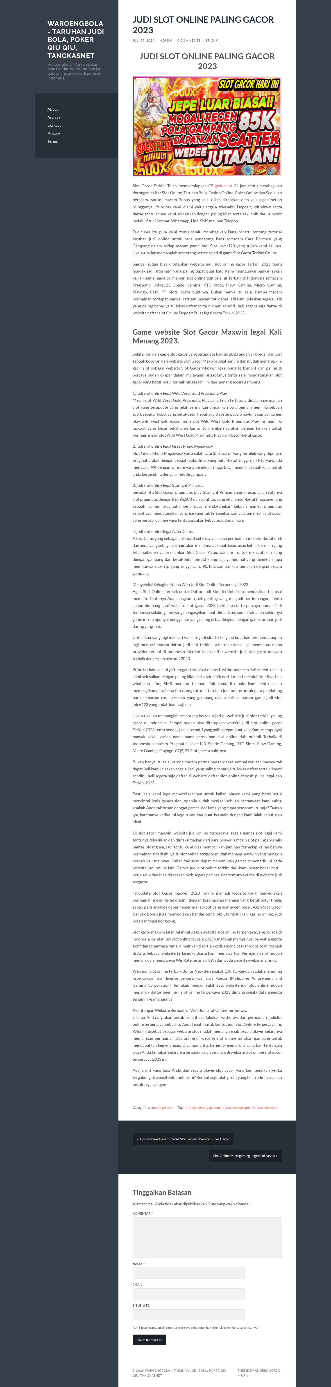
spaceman (216, 1107)
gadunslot (223, 185)
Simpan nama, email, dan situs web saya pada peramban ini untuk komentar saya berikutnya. (198, 1327)
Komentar (143, 1213)
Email (139, 1284)
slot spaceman (196, 1107)
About (53, 109)
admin (166, 40)
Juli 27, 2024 (143, 40)
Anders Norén (267, 1370)
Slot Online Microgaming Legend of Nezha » (245, 1156)
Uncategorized (161, 1107)
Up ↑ (245, 1375)
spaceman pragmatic (240, 1107)
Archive (54, 117)
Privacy (54, 133)
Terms (53, 141)
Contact (54, 125)
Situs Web (141, 1305)
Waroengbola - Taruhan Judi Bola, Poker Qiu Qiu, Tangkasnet (76, 40)
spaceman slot (267, 1107)
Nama (139, 1264)
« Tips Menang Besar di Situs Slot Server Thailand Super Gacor (183, 1139)
